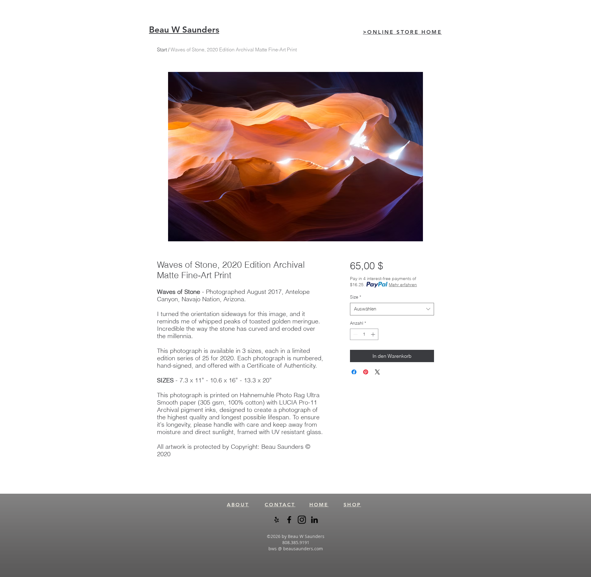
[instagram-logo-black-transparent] (302, 519)
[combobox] (392, 309)
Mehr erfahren (403, 284)
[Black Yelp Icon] (276, 519)
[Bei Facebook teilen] (354, 372)
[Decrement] (355, 334)
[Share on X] (377, 372)
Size (355, 297)
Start (162, 49)
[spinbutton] (364, 334)
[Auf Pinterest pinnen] (365, 372)
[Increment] (373, 334)
